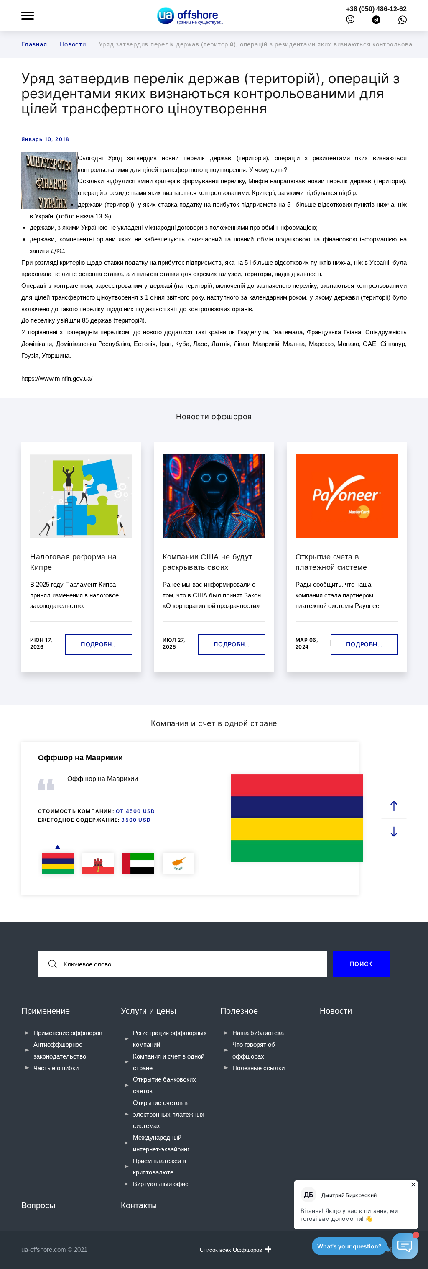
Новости (336, 1010)
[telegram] (376, 21)
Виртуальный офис (161, 1183)
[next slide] (393, 831)
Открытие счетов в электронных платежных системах (168, 1114)
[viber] (350, 21)
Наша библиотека (258, 1032)
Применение (45, 1010)
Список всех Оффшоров (231, 1250)
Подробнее (100, 644)
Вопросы (38, 1205)
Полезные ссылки (258, 1068)
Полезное (239, 1010)
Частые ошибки (56, 1068)
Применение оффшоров (67, 1032)
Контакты (139, 1205)
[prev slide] (393, 806)
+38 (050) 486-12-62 (376, 9)
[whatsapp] (402, 21)
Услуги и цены (148, 1010)
